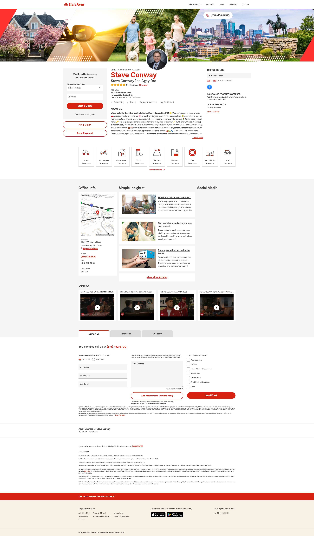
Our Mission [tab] (125, 334)
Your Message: (138, 364)
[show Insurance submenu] (201, 4)
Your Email (86, 359)
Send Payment (85, 133)
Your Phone (100, 359)
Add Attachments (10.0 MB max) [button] (157, 396)
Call (208, 80)
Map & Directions (90, 249)
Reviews (210, 4)
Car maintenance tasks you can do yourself (175, 224)
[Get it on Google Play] (175, 514)
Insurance (194, 4)
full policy (87, 471)
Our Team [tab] (157, 334)
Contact (233, 4)
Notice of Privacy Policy (101, 516)
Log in (245, 4)
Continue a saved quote (85, 114)
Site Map (81, 520)
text (214, 80)
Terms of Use (83, 516)
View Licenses (213, 112)
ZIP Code (72, 97)
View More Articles (157, 277)
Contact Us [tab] (94, 334)
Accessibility (118, 513)
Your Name (84, 367)
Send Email (211, 395)
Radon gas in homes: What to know (174, 252)
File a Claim (85, 125)
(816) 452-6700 (88, 257)
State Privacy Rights (121, 516)
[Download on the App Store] (158, 514)
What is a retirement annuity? (174, 197)
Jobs (221, 4)
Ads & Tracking (83, 513)
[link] (74, 4)
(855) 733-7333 (119, 415)
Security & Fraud (99, 513)
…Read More (197, 138)
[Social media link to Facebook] (209, 87)
